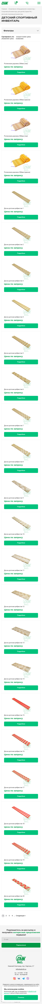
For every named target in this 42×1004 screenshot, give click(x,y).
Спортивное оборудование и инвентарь (21, 9)
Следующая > (21, 916)
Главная (4, 9)
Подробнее (21, 72)
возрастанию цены (23, 37)
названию (19, 39)
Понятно (21, 997)
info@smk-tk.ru (21, 969)
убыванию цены (8, 39)
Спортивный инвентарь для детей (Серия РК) (17, 11)
